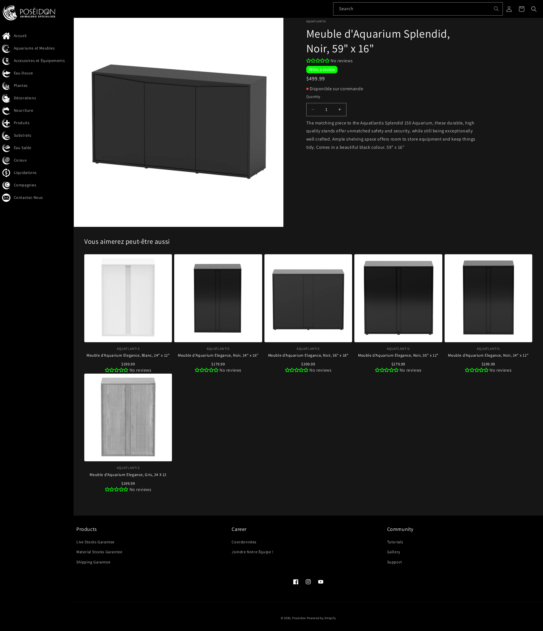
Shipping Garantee (93, 562)
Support (394, 562)
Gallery (393, 551)
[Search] (496, 9)
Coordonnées (244, 541)
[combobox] (418, 9)
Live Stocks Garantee (95, 541)
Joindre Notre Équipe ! (252, 551)
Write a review (322, 69)
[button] (534, 9)
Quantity (313, 96)
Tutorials (395, 541)
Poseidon (299, 618)
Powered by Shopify (321, 618)
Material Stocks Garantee (99, 551)
